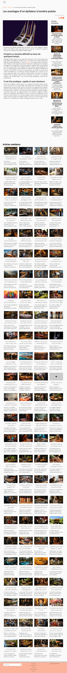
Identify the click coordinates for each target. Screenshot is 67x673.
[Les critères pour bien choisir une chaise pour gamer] (11, 335)
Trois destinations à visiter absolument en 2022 (26, 364)
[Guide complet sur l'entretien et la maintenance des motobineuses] (11, 150)
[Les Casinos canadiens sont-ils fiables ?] (56, 458)
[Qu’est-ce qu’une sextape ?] (56, 376)
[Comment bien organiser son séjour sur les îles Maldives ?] (11, 643)
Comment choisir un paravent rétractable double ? (41, 323)
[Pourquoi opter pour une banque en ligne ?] (41, 356)
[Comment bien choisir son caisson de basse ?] (26, 294)
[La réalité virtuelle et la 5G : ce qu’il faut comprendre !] (11, 191)
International (33, 665)
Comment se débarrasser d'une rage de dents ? (41, 405)
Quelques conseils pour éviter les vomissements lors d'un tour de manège (41, 221)
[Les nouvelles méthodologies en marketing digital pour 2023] (26, 171)
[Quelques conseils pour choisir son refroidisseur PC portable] (41, 479)
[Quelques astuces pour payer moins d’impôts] (56, 438)
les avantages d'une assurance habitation (41, 527)
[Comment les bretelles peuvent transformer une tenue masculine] (41, 150)
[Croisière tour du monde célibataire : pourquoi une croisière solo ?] (11, 253)
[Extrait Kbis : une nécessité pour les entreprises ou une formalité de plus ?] (26, 212)
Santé (33, 667)
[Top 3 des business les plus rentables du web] (26, 540)
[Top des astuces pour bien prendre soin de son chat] (11, 581)
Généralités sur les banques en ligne (11, 445)
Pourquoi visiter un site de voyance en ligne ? (57, 35)
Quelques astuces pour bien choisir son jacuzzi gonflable (26, 323)
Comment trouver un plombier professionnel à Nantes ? (11, 508)
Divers (9, 7)
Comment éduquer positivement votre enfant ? (41, 241)
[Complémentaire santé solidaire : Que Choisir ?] (41, 191)
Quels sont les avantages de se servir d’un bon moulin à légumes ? (56, 406)
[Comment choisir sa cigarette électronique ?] (41, 540)
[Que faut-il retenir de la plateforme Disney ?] (11, 622)
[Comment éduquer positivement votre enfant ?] (41, 232)
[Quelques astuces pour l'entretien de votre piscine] (26, 561)
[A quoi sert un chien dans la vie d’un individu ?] (26, 520)
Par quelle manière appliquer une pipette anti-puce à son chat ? (56, 180)
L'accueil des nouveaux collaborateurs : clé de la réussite (41, 180)
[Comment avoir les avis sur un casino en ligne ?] (56, 622)
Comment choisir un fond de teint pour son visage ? (26, 507)
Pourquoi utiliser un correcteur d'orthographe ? (25, 487)
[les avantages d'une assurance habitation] (41, 520)
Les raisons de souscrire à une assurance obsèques (56, 651)
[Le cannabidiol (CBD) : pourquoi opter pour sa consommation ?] (11, 458)
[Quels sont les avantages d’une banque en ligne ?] (26, 191)
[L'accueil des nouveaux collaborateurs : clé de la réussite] (41, 171)
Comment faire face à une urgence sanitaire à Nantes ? (41, 384)
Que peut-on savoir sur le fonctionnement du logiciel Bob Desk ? (57, 103)
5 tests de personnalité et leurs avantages (10, 302)
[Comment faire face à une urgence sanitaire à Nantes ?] (41, 376)
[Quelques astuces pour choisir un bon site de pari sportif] (11, 315)
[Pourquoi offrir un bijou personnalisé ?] (56, 499)
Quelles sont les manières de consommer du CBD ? (25, 467)
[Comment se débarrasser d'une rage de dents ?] (41, 397)
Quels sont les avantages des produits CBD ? (26, 589)
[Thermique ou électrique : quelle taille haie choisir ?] (41, 294)
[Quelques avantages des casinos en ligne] (56, 294)
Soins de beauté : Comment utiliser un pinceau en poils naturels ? (56, 324)
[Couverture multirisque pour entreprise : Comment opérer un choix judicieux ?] (41, 643)
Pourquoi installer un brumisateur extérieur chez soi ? (10, 610)
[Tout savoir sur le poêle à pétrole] (26, 376)
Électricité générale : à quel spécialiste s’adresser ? (26, 282)
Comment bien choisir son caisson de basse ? (26, 302)
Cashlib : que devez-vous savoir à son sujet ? (10, 569)
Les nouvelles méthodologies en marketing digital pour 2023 (26, 180)
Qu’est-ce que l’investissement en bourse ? (56, 200)
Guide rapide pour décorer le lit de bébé (41, 425)
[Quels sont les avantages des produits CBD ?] (26, 581)
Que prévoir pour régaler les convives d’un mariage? (41, 589)
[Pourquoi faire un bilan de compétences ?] (26, 253)
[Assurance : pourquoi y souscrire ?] (56, 417)
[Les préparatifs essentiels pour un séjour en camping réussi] (11, 376)
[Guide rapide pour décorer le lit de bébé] (41, 417)
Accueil (4, 7)
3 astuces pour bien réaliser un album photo (56, 548)
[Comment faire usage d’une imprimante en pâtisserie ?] (11, 479)
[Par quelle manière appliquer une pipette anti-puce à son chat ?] (56, 171)
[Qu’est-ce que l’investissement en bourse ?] (56, 191)
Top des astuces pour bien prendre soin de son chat (11, 589)
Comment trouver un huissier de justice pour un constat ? (26, 610)
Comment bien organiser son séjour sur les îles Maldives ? (10, 652)
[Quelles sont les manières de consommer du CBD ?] (26, 458)
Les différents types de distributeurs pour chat (56, 487)
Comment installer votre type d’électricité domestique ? (11, 426)
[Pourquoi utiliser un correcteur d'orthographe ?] (26, 479)
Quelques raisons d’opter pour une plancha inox (26, 651)
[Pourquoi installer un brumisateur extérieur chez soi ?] (11, 602)
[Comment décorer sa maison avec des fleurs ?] (56, 602)
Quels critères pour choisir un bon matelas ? (26, 405)
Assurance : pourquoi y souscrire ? (56, 425)
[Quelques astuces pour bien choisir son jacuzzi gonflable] (26, 315)
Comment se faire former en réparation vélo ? (56, 241)
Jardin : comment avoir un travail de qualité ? (56, 364)
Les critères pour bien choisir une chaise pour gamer (11, 343)
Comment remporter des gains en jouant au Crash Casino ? (41, 261)
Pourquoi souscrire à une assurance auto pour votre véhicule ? (41, 507)
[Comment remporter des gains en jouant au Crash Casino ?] (41, 253)
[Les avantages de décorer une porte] (41, 274)
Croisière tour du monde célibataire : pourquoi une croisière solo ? (11, 262)
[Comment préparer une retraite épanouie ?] (57, 119)
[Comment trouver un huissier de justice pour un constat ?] (26, 602)
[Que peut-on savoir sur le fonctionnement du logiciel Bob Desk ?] (57, 95)
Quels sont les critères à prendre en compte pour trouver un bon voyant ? (26, 426)
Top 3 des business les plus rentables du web (26, 548)
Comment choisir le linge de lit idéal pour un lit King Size (10, 179)
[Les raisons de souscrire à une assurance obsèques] (56, 643)
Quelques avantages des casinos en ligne (56, 301)
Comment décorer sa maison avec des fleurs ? (56, 610)
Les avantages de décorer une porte (41, 281)
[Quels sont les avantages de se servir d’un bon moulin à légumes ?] (56, 397)
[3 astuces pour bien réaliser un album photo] (56, 540)
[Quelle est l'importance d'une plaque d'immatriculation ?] (57, 49)
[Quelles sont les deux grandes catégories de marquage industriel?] (56, 212)
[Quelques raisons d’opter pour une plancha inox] (26, 643)
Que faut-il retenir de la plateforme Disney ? (10, 630)
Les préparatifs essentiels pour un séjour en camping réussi (11, 385)
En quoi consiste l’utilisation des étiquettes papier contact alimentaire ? (57, 80)
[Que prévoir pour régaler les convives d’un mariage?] (41, 581)
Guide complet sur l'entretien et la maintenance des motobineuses (11, 160)
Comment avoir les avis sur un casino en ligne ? (56, 630)
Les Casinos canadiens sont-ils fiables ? (56, 466)
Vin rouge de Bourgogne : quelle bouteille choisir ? (26, 159)
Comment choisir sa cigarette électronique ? (41, 548)
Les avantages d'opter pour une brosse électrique (10, 364)
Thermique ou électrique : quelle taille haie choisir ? (41, 302)
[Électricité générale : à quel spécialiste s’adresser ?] (26, 274)
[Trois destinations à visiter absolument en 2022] (26, 356)
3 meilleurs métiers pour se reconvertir (11, 547)
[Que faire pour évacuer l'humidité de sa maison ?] (11, 397)
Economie (33, 663)
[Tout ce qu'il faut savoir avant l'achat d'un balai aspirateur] (26, 335)
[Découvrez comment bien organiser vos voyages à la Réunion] (11, 274)
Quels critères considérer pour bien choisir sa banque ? (41, 446)
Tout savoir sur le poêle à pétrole (25, 383)
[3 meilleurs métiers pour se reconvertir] (11, 540)
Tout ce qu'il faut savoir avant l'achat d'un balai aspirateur (26, 343)
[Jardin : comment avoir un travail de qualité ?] (56, 356)
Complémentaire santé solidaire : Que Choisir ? (41, 200)
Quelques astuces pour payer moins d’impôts (56, 446)
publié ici (28, 62)
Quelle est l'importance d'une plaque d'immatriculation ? (57, 57)
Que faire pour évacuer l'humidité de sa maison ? (11, 405)
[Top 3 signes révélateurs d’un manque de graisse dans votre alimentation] (56, 561)
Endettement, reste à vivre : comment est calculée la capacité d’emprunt (41, 570)
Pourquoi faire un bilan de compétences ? (25, 261)
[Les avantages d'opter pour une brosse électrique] (11, 356)
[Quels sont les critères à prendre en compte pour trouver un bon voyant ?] (26, 417)
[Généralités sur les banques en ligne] (11, 438)
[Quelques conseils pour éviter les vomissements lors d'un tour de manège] (41, 212)
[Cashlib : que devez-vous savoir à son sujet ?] (11, 561)
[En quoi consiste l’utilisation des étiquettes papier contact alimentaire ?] (57, 72)
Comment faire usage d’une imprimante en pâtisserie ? (11, 488)
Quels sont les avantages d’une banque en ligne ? (26, 200)
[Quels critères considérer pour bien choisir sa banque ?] (41, 438)
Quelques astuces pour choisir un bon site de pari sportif (10, 323)
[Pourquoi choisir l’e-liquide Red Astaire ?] (11, 520)
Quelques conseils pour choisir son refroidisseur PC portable (41, 488)
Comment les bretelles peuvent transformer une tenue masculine (41, 160)
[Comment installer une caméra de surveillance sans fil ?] (56, 274)
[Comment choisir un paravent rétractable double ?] (41, 315)
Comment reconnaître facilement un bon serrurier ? (41, 631)
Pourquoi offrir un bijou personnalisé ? (56, 506)
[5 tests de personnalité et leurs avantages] (11, 294)
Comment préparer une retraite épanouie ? (57, 127)
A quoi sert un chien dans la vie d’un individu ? (25, 528)
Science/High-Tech (33, 669)
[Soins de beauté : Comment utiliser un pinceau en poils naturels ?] (56, 315)
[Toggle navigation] (4, 2)
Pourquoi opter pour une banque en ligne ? (41, 364)
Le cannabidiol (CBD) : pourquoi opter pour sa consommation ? (10, 467)
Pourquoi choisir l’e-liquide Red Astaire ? (10, 527)
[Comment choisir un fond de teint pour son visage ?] (26, 499)
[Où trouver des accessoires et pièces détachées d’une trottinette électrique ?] (26, 622)
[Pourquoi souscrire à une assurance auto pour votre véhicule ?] (41, 499)
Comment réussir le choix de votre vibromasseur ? (56, 343)
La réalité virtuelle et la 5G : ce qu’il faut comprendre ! (10, 200)
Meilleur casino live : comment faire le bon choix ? (41, 343)
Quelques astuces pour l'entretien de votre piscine (26, 569)
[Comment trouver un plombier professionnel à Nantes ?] (11, 499)
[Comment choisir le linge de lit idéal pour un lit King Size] (11, 171)
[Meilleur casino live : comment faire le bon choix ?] (41, 335)
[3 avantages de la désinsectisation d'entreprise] (56, 520)
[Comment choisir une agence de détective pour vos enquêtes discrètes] (56, 150)
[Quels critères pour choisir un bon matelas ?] (26, 397)
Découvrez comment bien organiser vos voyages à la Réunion (11, 282)
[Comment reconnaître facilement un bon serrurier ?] (41, 622)
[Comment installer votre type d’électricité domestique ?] (11, 417)
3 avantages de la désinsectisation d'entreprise (56, 528)
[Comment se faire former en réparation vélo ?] (56, 232)
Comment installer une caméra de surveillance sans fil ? (56, 283)
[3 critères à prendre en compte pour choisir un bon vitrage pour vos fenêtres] (56, 581)
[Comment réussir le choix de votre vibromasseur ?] (56, 335)
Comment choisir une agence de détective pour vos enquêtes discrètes (56, 160)
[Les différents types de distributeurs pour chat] (56, 479)
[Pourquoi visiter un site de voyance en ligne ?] (57, 29)
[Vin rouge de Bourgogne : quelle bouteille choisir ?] (26, 150)
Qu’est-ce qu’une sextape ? (56, 383)
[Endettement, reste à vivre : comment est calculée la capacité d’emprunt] (41, 561)
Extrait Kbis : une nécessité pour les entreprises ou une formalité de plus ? (26, 221)
